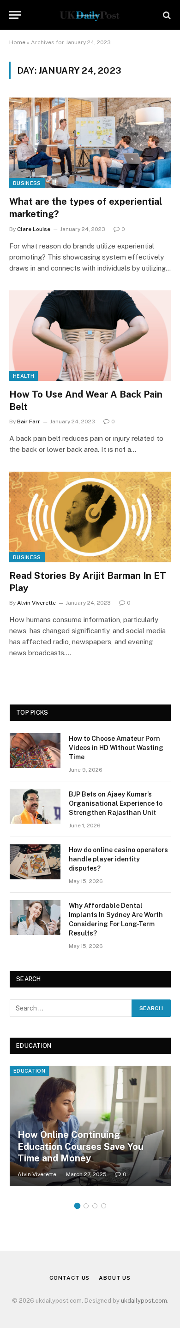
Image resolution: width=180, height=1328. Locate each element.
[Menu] (15, 15)
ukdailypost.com (144, 1300)
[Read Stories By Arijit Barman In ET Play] (90, 517)
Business (27, 183)
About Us (115, 1278)
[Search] (166, 15)
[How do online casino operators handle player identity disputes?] (35, 861)
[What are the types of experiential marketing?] (90, 143)
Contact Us (69, 1278)
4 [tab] (103, 1206)
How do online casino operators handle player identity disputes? (118, 859)
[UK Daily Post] (90, 15)
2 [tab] (86, 1206)
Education (29, 1071)
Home (17, 42)
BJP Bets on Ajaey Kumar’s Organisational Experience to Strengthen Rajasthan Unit (115, 803)
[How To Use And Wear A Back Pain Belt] (90, 335)
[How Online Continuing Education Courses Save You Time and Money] (90, 1126)
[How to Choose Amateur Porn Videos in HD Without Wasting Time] (35, 750)
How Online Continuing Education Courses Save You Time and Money (81, 1146)
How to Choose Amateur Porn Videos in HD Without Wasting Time (116, 748)
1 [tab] (77, 1206)
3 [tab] (94, 1206)
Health (23, 376)
